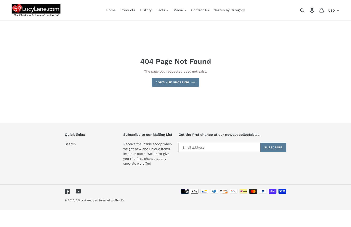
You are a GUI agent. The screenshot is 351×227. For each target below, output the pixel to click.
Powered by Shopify (111, 200)
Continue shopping (172, 82)
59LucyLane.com (87, 200)
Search (70, 144)
